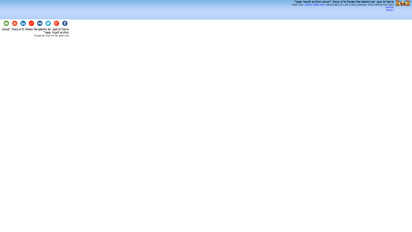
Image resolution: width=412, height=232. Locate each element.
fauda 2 (390, 10)
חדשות (388, 7)
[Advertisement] (343, 12)
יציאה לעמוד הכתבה (315, 4)
